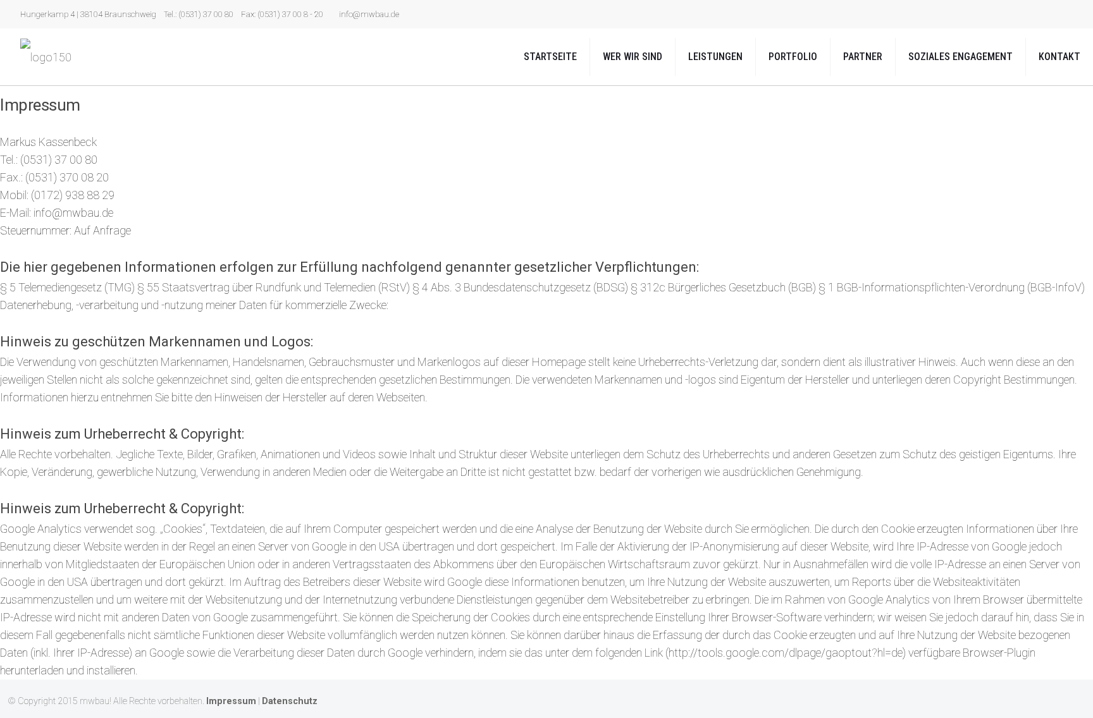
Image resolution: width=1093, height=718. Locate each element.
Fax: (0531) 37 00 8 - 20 (282, 14)
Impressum (231, 701)
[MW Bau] (45, 56)
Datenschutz (290, 701)
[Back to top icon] (1072, 700)
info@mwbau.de (369, 14)
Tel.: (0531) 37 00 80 (198, 14)
